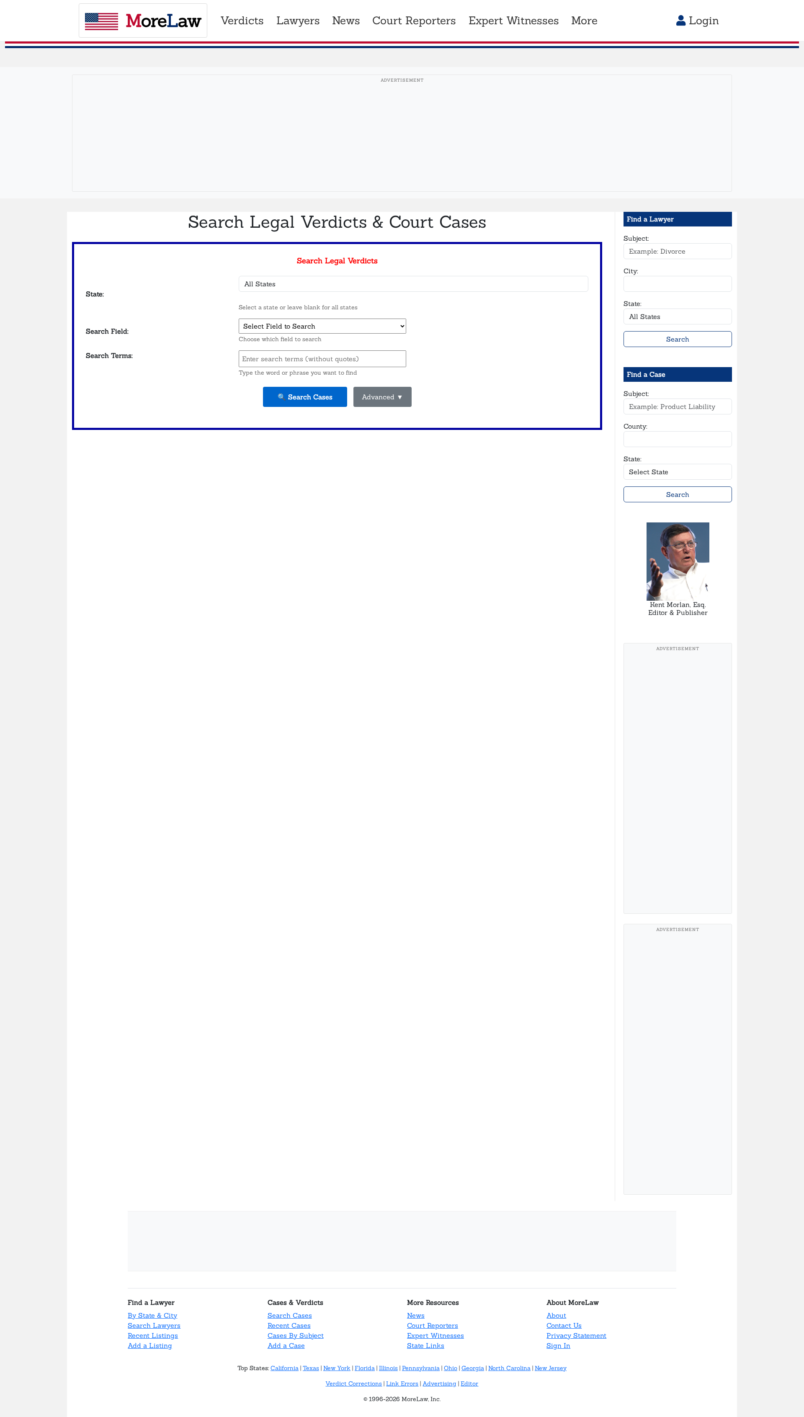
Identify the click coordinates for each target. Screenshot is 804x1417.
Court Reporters (432, 1325)
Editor (469, 1383)
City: (631, 271)
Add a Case (286, 1345)
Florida (365, 1368)
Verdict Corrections (353, 1383)
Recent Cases (289, 1325)
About (556, 1315)
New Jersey (551, 1368)
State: (633, 303)
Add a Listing (150, 1345)
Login (702, 20)
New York (336, 1368)
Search (677, 339)
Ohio (450, 1368)
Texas (311, 1368)
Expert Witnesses (435, 1335)
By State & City (152, 1315)
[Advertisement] (402, 146)
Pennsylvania (421, 1368)
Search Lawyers (154, 1325)
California (285, 1368)
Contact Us (564, 1325)
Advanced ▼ (382, 397)
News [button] (346, 20)
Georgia (472, 1368)
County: (635, 426)
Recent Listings (153, 1335)
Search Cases (290, 1315)
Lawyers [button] (298, 20)
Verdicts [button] (242, 20)
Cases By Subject (296, 1335)
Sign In (558, 1345)
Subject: (636, 238)
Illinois (388, 1368)
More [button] (584, 20)
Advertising (439, 1383)
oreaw (163, 20)
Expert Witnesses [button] (514, 20)
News (416, 1315)
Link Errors (402, 1383)
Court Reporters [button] (414, 20)
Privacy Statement (576, 1335)
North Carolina (509, 1368)
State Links (425, 1345)
